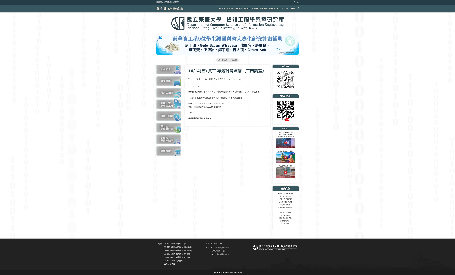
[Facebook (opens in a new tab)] (294, 2)
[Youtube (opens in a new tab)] (297, 2)
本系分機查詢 (169, 264)
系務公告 (234, 60)
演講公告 (211, 79)
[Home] (219, 60)
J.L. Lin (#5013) (238, 79)
